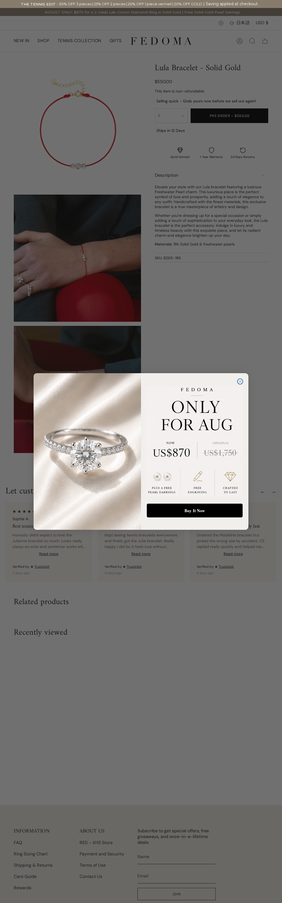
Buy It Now (195, 511)
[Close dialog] (240, 381)
